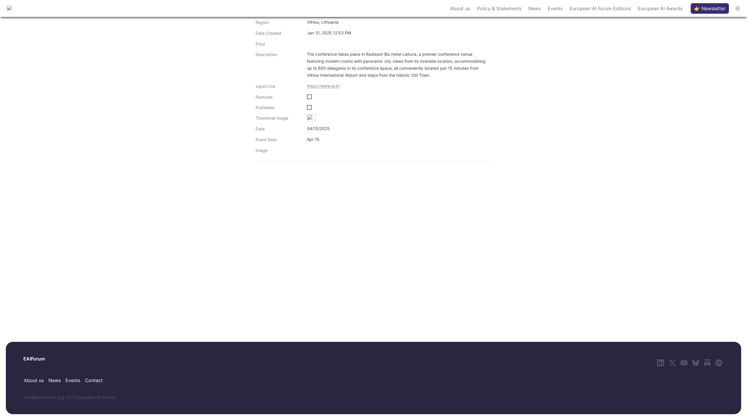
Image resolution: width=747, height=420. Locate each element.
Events (555, 8)
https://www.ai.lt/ (323, 85)
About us (460, 8)
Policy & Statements (499, 8)
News (534, 8)
